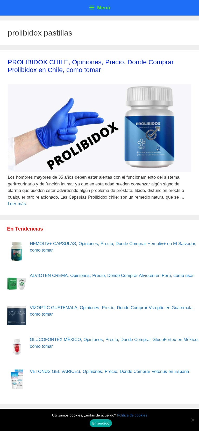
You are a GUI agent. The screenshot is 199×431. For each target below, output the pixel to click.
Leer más (17, 203)
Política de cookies (132, 415)
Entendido (100, 423)
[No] (192, 419)
